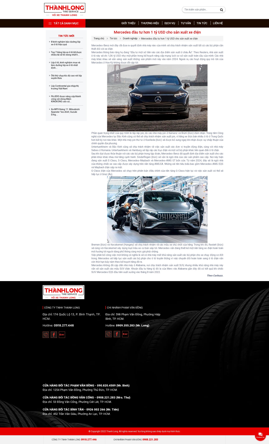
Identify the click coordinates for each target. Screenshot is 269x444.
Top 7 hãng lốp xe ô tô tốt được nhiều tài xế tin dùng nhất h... (66, 53)
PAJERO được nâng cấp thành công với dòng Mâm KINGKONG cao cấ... (66, 99)
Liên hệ (218, 23)
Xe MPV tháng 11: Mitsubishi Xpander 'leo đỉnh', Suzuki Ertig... (65, 112)
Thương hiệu (150, 23)
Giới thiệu (128, 23)
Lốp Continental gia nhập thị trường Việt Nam (65, 87)
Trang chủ (99, 38)
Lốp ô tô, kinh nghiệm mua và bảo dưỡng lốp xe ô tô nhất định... (65, 65)
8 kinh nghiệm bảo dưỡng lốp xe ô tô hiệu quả (65, 43)
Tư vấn (186, 23)
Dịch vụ (170, 23)
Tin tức (201, 23)
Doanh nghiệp (130, 38)
